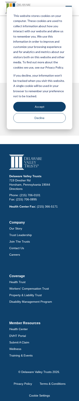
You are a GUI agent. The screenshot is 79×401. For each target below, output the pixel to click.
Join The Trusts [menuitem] (19, 241)
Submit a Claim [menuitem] (19, 342)
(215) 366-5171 (47, 206)
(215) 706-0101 (30, 195)
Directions (16, 188)
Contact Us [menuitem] (16, 248)
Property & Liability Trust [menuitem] (25, 295)
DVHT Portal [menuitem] (17, 335)
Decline (39, 118)
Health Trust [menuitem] (17, 282)
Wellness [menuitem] (15, 348)
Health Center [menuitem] (18, 329)
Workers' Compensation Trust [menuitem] (29, 288)
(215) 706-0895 (26, 199)
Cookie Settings (39, 395)
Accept (39, 106)
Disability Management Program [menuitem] (30, 301)
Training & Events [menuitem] (21, 355)
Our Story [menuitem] (15, 228)
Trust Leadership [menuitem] (20, 235)
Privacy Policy (23, 383)
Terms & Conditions (53, 383)
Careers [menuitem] (14, 254)
